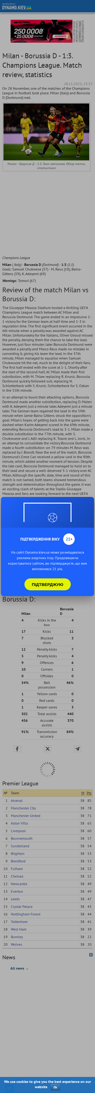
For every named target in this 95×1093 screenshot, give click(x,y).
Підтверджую (47, 584)
